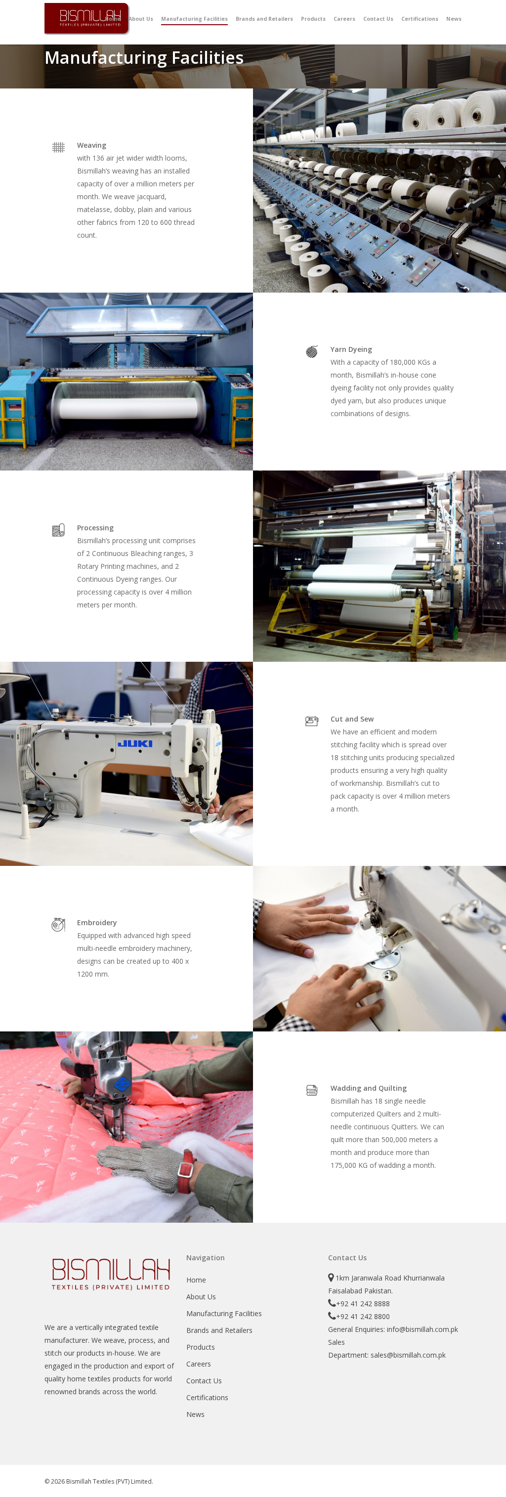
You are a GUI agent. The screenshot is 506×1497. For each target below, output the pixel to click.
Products (200, 1347)
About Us (201, 1296)
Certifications (207, 1397)
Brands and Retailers (219, 1330)
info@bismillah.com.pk (422, 1329)
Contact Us (204, 1380)
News (195, 1414)
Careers (198, 1364)
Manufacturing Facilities (224, 1313)
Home (196, 1279)
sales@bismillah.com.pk (408, 1355)
